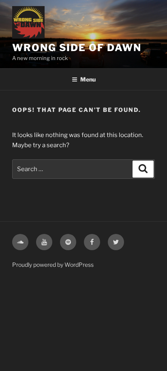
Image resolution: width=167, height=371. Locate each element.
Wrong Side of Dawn (76, 48)
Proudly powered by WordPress (53, 264)
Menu (88, 79)
